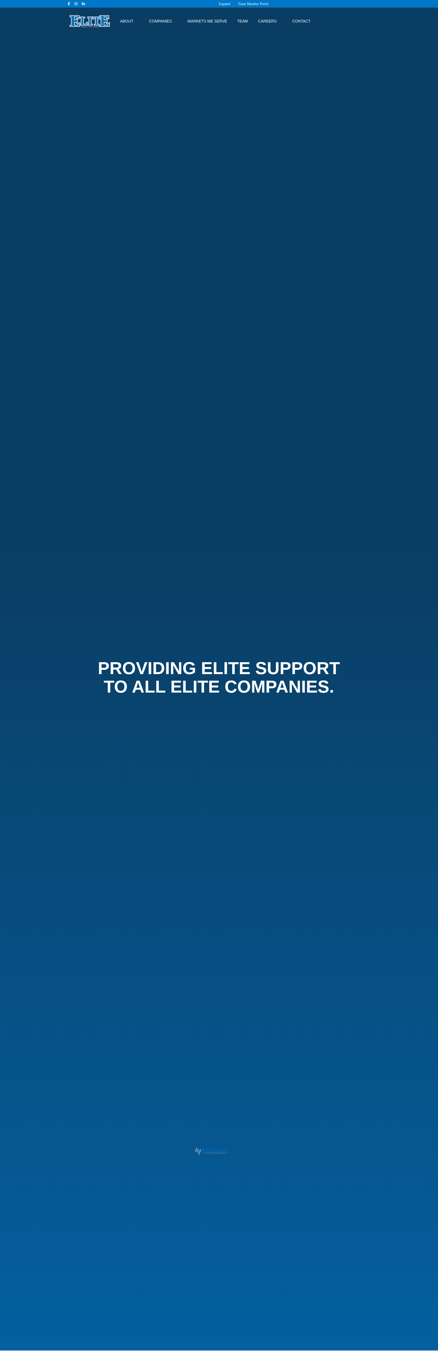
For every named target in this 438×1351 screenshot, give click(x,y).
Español (224, 3)
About (126, 21)
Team (242, 21)
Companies (160, 21)
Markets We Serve (207, 21)
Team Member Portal (253, 3)
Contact (301, 21)
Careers (267, 21)
